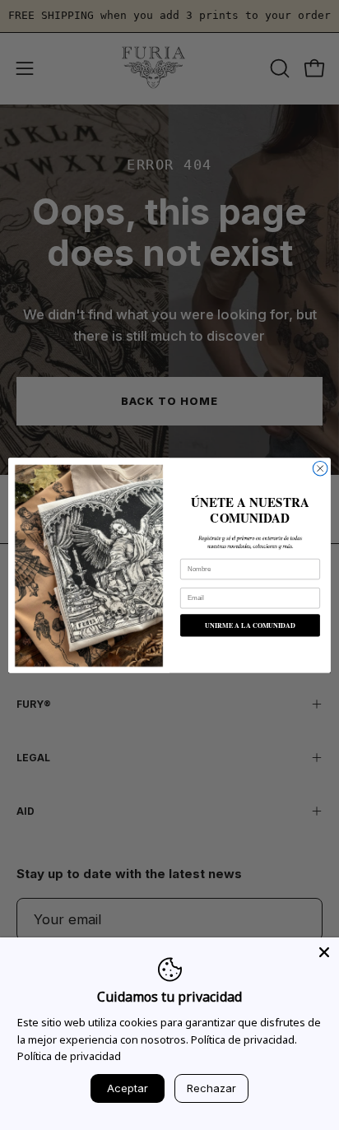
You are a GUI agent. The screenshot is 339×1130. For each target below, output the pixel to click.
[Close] (324, 952)
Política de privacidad (69, 1056)
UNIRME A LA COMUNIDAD (250, 625)
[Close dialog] (320, 468)
